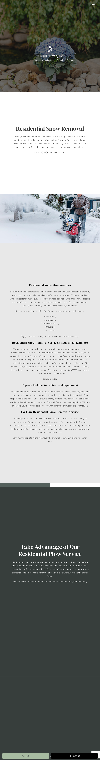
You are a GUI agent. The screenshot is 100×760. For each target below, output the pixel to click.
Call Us (25, 756)
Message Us (74, 756)
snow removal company (68, 349)
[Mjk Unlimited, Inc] (50, 49)
